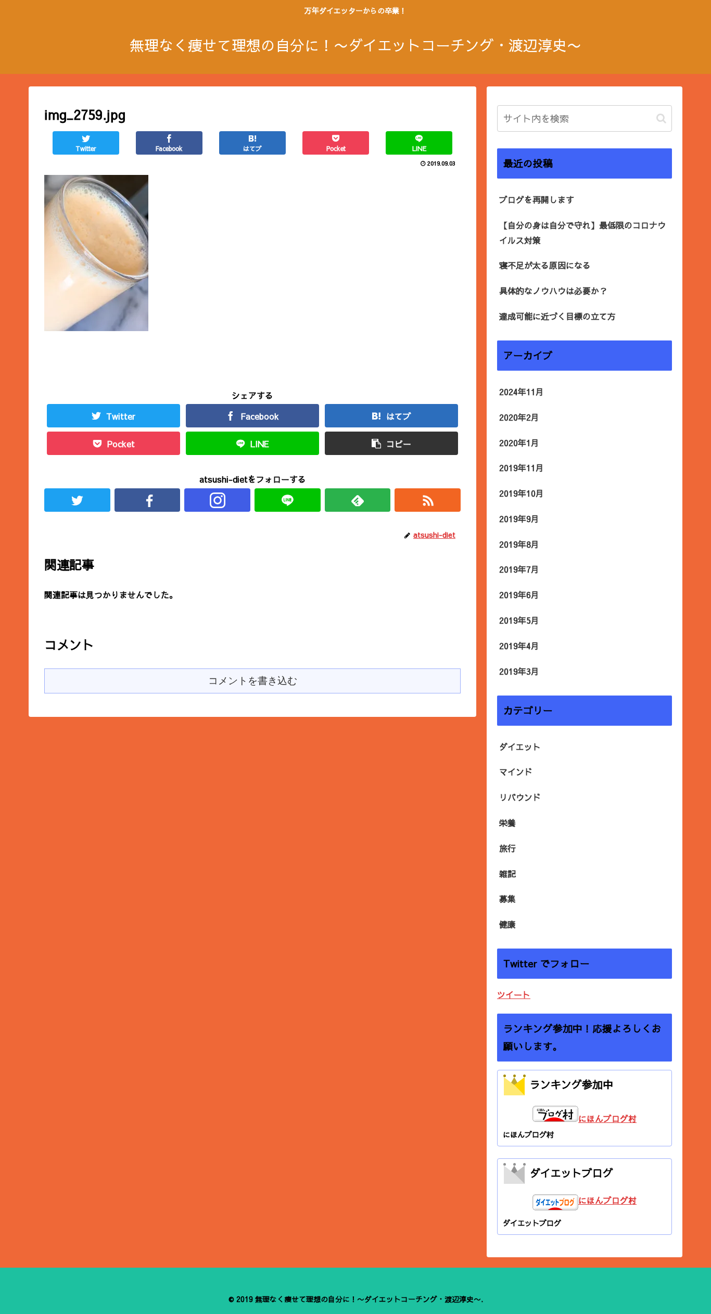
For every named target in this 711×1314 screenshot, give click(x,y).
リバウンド (520, 797)
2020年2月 (519, 417)
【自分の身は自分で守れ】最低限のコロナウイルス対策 (582, 232)
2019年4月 (519, 645)
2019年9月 (519, 518)
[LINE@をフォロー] (288, 500)
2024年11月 (521, 391)
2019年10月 (521, 493)
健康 (507, 924)
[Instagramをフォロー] (217, 500)
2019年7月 (519, 569)
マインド (515, 771)
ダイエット (520, 746)
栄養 (507, 822)
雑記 (507, 873)
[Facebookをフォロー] (148, 500)
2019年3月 (519, 671)
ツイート (513, 994)
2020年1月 (519, 442)
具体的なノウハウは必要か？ (553, 290)
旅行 (507, 848)
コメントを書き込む (252, 680)
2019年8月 (519, 544)
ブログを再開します (536, 199)
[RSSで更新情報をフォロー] (428, 500)
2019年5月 (519, 620)
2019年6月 (519, 594)
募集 (507, 898)
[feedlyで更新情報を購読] (358, 500)
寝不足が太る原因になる (545, 265)
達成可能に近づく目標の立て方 (557, 316)
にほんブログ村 (607, 1118)
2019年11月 (521, 467)
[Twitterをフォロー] (77, 500)
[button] (661, 118)
